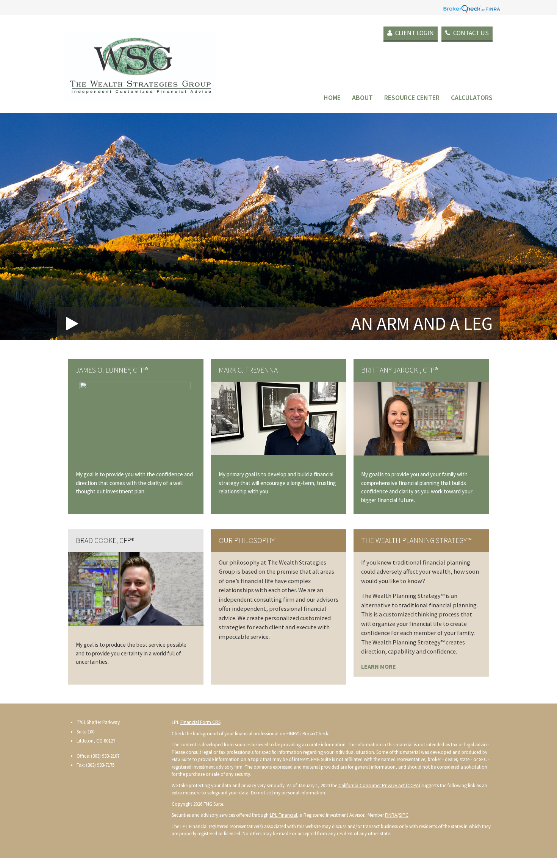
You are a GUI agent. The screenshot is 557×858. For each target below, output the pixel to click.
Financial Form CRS (200, 722)
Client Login (414, 33)
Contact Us (470, 33)
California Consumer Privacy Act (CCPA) (379, 785)
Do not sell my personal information (288, 792)
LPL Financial (283, 815)
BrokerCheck (315, 733)
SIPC (403, 815)
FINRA (391, 815)
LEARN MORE (378, 666)
